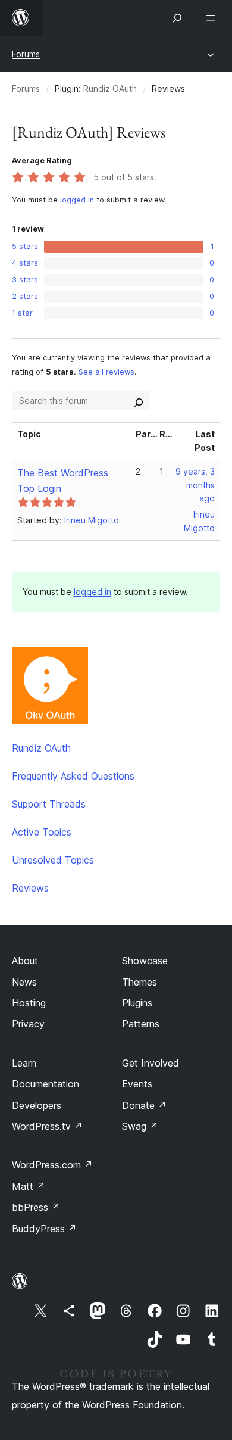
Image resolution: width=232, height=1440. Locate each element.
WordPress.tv (47, 1126)
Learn (24, 1063)
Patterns (140, 1024)
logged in (77, 199)
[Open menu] (213, 18)
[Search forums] (138, 400)
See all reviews (106, 371)
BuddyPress (44, 1229)
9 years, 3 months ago (195, 485)
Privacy (28, 1024)
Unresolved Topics (53, 860)
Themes (139, 982)
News (24, 982)
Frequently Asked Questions (73, 776)
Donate (144, 1105)
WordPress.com (52, 1165)
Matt (28, 1186)
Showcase (145, 961)
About (25, 961)
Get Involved (150, 1063)
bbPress (36, 1207)
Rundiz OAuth (110, 88)
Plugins (137, 1003)
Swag (140, 1126)
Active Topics (41, 832)
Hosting (29, 1003)
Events (137, 1084)
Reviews (30, 888)
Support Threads (49, 804)
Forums (26, 54)
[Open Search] (177, 18)
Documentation (45, 1084)
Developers (36, 1105)
